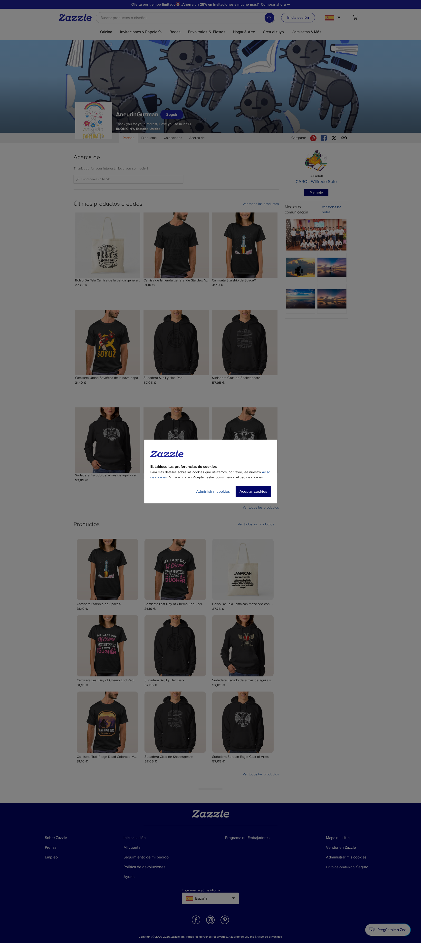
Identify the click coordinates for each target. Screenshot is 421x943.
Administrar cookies (213, 491)
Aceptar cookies (253, 491)
